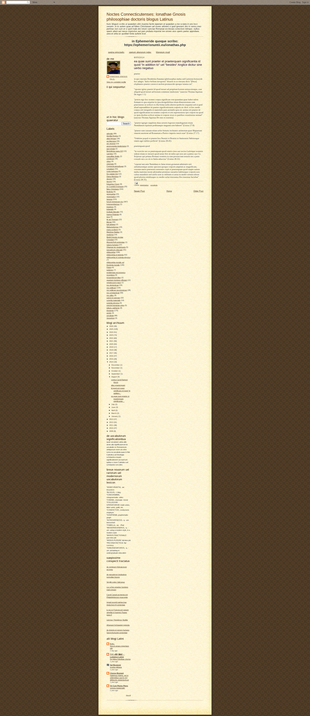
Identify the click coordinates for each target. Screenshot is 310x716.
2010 (111, 428)
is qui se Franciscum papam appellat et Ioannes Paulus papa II (118, 612)
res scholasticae (113, 293)
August (114, 377)
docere (109, 179)
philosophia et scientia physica (118, 257)
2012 (111, 422)
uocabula (110, 315)
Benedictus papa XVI (115, 151)
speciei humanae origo (115, 305)
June (113, 407)
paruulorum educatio (115, 250)
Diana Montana (112, 176)
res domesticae (113, 285)
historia (109, 199)
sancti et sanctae (113, 298)
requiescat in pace (114, 283)
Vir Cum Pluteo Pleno (119, 686)
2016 (111, 356)
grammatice (111, 197)
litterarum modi (163, 52)
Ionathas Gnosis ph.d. (118, 78)
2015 (111, 359)
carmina (110, 154)
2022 (111, 338)
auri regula (111, 149)
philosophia (111, 252)
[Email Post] (136, 183)
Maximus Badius (113, 232)
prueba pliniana (116, 667)
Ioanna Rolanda (113, 214)
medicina (110, 235)
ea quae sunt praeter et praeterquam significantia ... (120, 398)
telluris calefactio (113, 308)
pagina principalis (116, 52)
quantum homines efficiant (117, 280)
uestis (109, 313)
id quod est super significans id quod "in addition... (120, 390)
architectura (111, 141)
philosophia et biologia (115, 255)
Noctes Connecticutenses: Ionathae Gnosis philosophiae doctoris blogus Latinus (146, 17)
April (113, 410)
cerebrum (110, 159)
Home (169, 191)
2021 (111, 341)
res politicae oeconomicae (117, 290)
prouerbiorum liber (114, 278)
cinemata (110, 164)
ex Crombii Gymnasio (115, 186)
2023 (111, 335)
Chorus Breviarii (117, 673)
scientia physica (113, 303)
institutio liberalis (113, 212)
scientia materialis (113, 300)
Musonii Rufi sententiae (116, 242)
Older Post (198, 191)
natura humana (112, 245)
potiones (110, 270)
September (115, 374)
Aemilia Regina (112, 136)
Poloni (109, 267)
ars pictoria (111, 144)
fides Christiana (113, 189)
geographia (111, 194)
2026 (111, 326)
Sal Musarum (115, 665)
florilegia (110, 192)
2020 (111, 344)
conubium (110, 169)
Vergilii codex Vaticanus (116, 582)
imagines (110, 207)
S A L (112, 644)
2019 (111, 347)
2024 (111, 332)
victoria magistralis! (117, 688)
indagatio (110, 209)
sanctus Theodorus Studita (117, 620)
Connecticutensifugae (115, 166)
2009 (111, 431)
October (114, 371)
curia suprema (112, 171)
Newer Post (139, 191)
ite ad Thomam (112, 219)
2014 (111, 362)
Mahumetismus (113, 227)
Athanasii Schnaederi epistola (118, 625)
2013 (111, 419)
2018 (111, 350)
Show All (128, 695)
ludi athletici (111, 224)
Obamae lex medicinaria (116, 247)
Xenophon (110, 318)
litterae (109, 222)
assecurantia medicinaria (116, 146)
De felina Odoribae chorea (120, 659)
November (115, 368)
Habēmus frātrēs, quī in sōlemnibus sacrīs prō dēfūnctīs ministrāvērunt (119, 677)
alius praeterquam (118, 385)
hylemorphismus (113, 204)
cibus (109, 161)
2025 (111, 329)
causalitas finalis (113, 156)
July (113, 404)
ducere (109, 181)
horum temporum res (115, 202)
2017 (111, 353)
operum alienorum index (140, 52)
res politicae (111, 288)
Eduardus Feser (113, 184)
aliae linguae (111, 139)
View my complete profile (116, 82)
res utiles (110, 295)
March (114, 413)
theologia (110, 310)
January (114, 416)
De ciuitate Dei (112, 174)
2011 (111, 425)
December (115, 365)
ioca (108, 217)
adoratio (110, 134)
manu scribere (112, 230)
